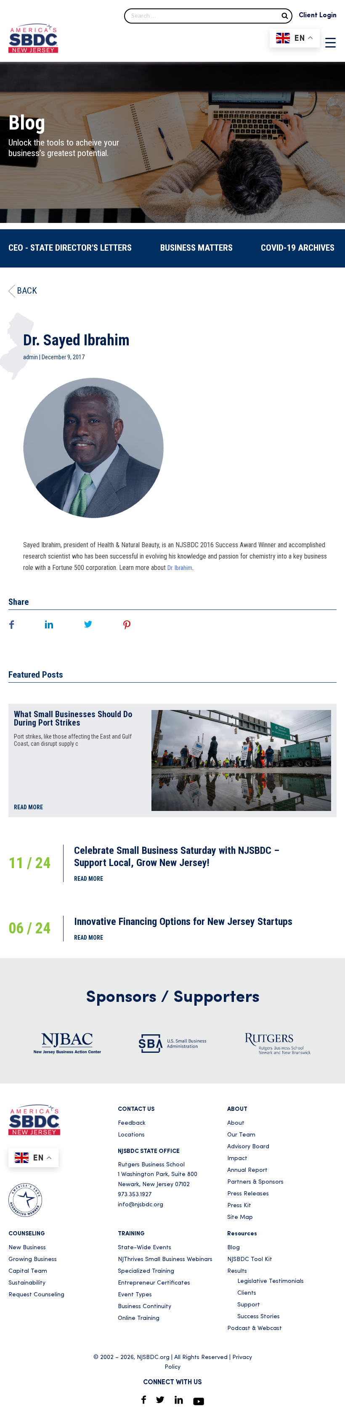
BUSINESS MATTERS (196, 248)
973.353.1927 (134, 1195)
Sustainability (26, 1283)
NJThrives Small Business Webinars (165, 1259)
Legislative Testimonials (270, 1281)
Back (27, 291)
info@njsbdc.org (140, 1205)
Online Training (138, 1318)
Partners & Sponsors (255, 1182)
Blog (233, 1248)
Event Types (135, 1295)
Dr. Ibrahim (179, 567)
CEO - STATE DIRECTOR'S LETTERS (70, 248)
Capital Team (27, 1271)
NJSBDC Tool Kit (249, 1259)
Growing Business (32, 1259)
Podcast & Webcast (254, 1328)
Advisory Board (248, 1147)
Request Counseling (36, 1295)
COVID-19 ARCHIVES (297, 248)
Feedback (132, 1123)
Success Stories (258, 1317)
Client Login (318, 15)
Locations (131, 1135)
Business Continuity (144, 1306)
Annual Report (247, 1170)
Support (248, 1305)
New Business (27, 1248)
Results (237, 1271)
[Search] (284, 15)
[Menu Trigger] (330, 42)
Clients (246, 1293)
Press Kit (239, 1206)
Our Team (241, 1135)
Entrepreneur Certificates (154, 1283)
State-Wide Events (144, 1248)
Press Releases (248, 1194)
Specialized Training (146, 1271)
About (235, 1123)
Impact (237, 1158)
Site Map (240, 1217)
